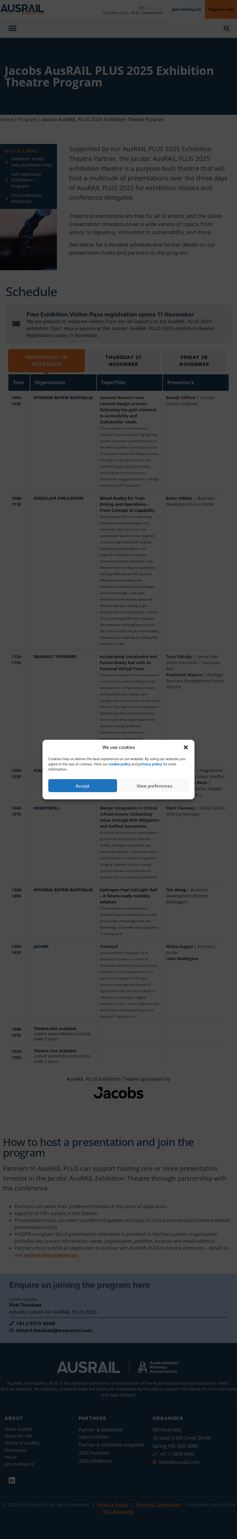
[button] (186, 747)
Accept (83, 785)
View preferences (154, 785)
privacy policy (150, 764)
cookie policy (120, 764)
